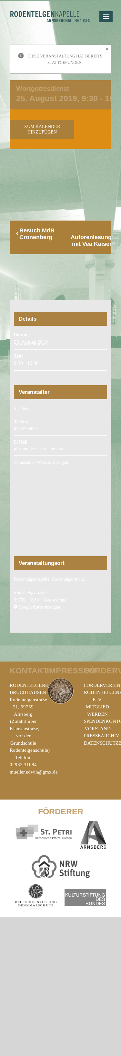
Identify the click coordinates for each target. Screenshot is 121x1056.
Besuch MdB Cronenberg (37, 233)
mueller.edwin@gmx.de (34, 772)
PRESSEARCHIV (101, 735)
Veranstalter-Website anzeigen (41, 462)
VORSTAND (98, 728)
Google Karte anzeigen (39, 607)
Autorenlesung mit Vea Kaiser (91, 240)
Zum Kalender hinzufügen (42, 129)
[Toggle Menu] (106, 16)
